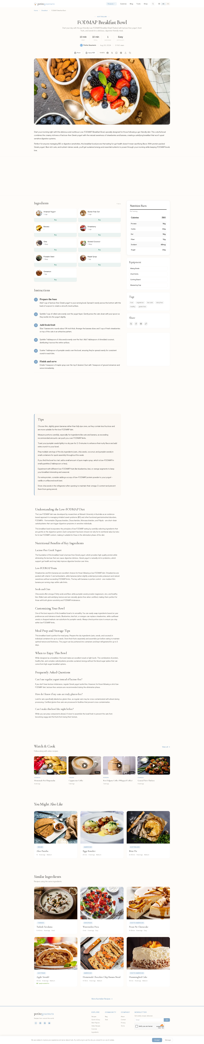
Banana (46, 227)
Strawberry (92, 227)
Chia (45, 242)
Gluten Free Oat (94, 212)
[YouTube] (49, 1023)
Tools (138, 4)
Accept (157, 1040)
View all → (166, 747)
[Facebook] (107, 53)
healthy (132, 306)
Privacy (123, 1023)
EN (163, 3)
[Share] (125, 53)
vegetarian (140, 302)
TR (168, 3)
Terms (123, 1026)
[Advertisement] (102, 176)
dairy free (159, 302)
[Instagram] (36, 1023)
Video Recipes (95, 1026)
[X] (112, 53)
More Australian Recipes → (102, 999)
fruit (131, 302)
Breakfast (45, 10)
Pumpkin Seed (49, 257)
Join (166, 1020)
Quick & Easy (95, 1019)
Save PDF (91, 53)
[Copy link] (130, 53)
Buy (55, 220)
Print (79, 53)
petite (46, 4)
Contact (123, 1019)
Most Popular (95, 1023)
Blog (131, 4)
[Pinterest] (121, 53)
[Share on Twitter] (131, 324)
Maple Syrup (92, 257)
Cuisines (123, 4)
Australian (102, 16)
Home (36, 10)
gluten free (142, 306)
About (122, 1016)
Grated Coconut (94, 242)
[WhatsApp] (116, 53)
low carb (150, 302)
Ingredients (95, 1032)
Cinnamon (47, 271)
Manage (168, 1040)
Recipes (111, 4)
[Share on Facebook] (136, 324)
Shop (146, 4)
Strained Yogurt (50, 212)
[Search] (153, 4)
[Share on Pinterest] (141, 324)
